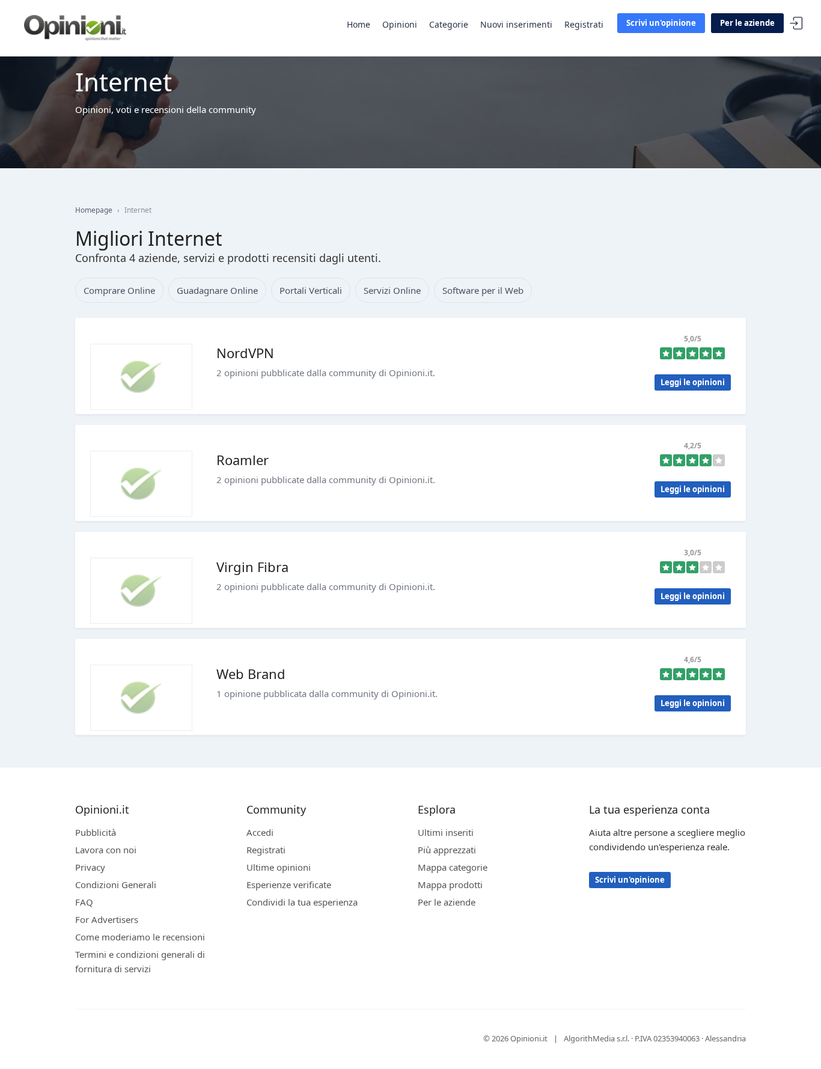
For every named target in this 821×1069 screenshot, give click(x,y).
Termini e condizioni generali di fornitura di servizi (140, 961)
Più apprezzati (447, 850)
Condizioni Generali (115, 885)
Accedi (796, 24)
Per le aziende (747, 22)
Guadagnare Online (217, 290)
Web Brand (250, 674)
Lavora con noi (105, 850)
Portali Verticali (310, 290)
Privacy (90, 867)
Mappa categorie (452, 867)
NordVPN (245, 353)
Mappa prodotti (450, 885)
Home (358, 24)
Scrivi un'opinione (661, 22)
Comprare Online (119, 290)
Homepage (93, 210)
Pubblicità (95, 832)
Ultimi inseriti (446, 832)
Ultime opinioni (278, 867)
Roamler (242, 460)
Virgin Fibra (252, 567)
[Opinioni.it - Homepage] (75, 27)
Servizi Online (392, 290)
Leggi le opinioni (693, 382)
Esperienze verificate (288, 885)
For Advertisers (106, 919)
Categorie (448, 24)
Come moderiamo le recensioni (140, 937)
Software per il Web (482, 290)
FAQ (84, 902)
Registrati (583, 24)
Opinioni (399, 24)
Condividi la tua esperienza (302, 902)
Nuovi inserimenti (516, 24)
